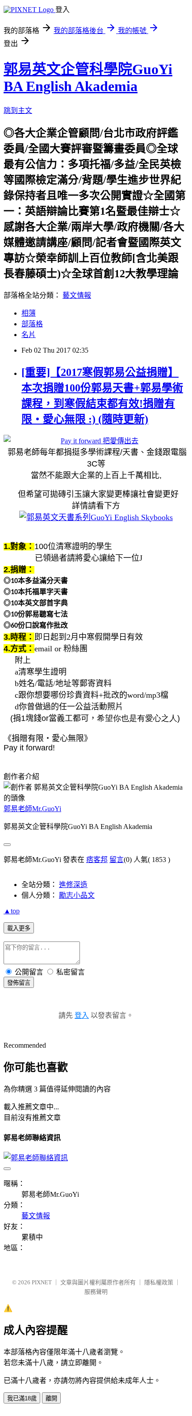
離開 (51, 1398)
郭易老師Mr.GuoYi (32, 808)
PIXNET (42, 1282)
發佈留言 (18, 982)
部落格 (32, 324)
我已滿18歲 (22, 1398)
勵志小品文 (77, 895)
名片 (28, 334)
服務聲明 (96, 1291)
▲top (12, 911)
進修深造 (73, 884)
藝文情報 (77, 295)
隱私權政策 (158, 1282)
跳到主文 (18, 110)
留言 (116, 859)
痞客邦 (97, 859)
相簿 (28, 313)
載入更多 (18, 928)
